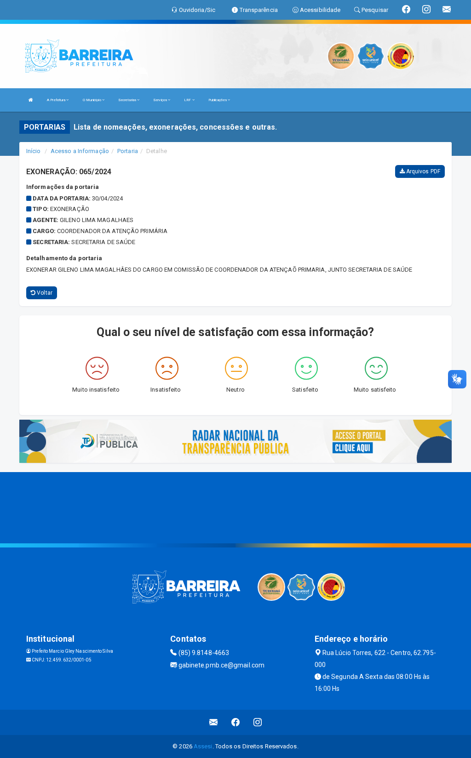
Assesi (203, 746)
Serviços (160, 100)
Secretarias (127, 100)
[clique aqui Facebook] (236, 722)
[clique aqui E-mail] (214, 722)
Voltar (43, 293)
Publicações (218, 100)
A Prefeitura (56, 100)
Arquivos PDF (422, 171)
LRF (188, 100)
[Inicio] (31, 100)
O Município (92, 100)
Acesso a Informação (80, 151)
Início (33, 151)
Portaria (127, 151)
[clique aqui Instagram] (258, 722)
